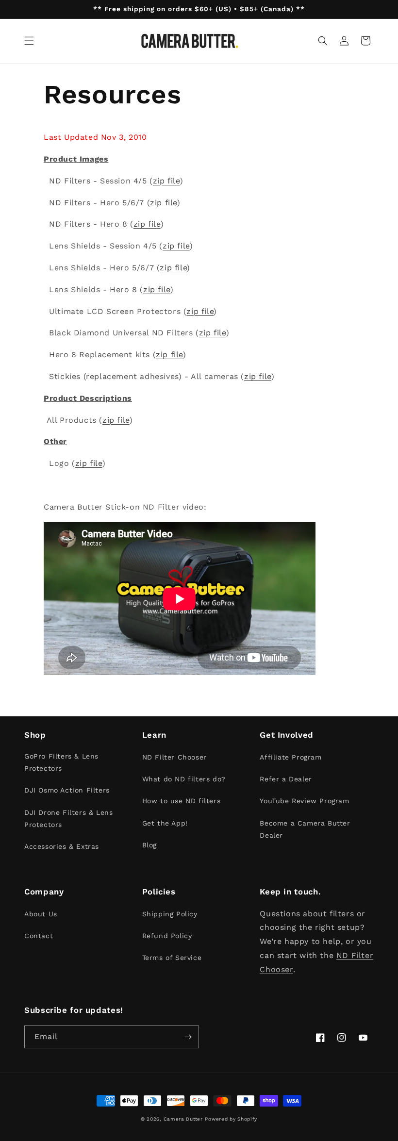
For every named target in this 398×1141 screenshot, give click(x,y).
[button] (29, 40)
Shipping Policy (170, 914)
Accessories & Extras (61, 846)
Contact (38, 936)
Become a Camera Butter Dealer (305, 829)
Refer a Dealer (286, 779)
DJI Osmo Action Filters (67, 790)
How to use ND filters (181, 801)
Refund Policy (167, 936)
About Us (40, 914)
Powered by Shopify (231, 1119)
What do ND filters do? (184, 779)
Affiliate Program (290, 757)
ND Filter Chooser (174, 757)
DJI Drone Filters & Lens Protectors (68, 818)
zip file (166, 180)
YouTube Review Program (304, 801)
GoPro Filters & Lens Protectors (61, 762)
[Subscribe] (188, 1036)
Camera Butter (183, 1119)
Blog (149, 845)
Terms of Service (172, 957)
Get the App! (165, 823)
